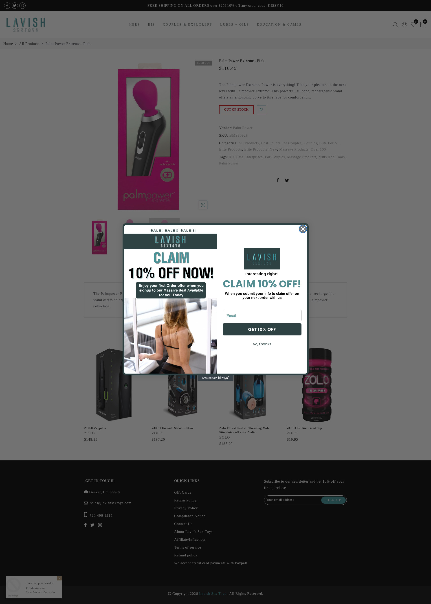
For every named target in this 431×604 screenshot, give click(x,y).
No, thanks (262, 344)
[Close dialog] (303, 229)
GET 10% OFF (262, 329)
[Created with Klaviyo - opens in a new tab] (215, 378)
